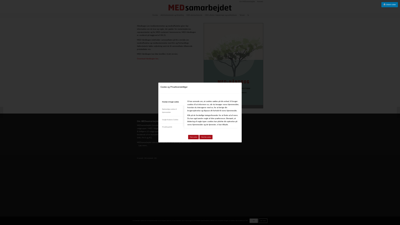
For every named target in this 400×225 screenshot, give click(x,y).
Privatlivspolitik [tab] (167, 127)
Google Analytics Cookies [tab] (170, 120)
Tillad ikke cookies (206, 137)
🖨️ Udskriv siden (389, 4)
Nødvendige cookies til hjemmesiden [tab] (169, 111)
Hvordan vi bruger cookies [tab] (170, 102)
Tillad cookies (193, 137)
